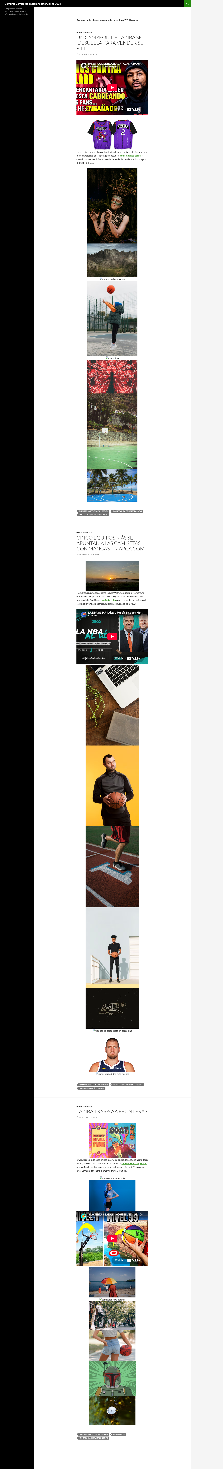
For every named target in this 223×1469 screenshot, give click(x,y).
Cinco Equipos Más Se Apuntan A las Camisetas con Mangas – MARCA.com (110, 543)
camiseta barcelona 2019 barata (93, 511)
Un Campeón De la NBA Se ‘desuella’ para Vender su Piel (110, 42)
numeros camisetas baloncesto (93, 1438)
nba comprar (119, 1434)
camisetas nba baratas (131, 155)
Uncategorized (84, 32)
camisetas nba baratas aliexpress (128, 1085)
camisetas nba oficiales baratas (127, 511)
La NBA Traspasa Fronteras (111, 1111)
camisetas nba (108, 600)
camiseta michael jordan (134, 1163)
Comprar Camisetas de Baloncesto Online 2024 (33, 3)
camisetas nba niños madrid (91, 1088)
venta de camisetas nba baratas (93, 515)
